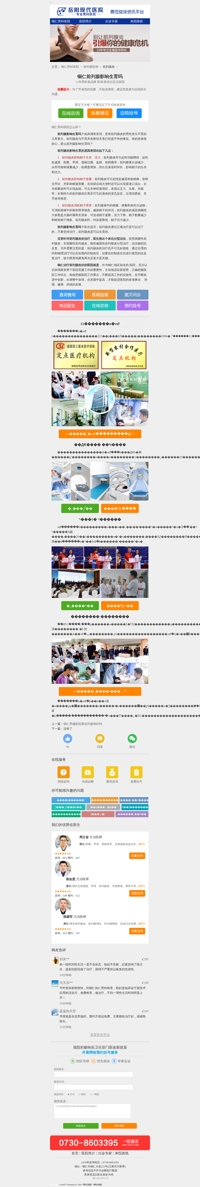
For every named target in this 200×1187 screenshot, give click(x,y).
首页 (75, 1153)
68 (146, 982)
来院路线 (136, 21)
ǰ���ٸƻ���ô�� (68, 807)
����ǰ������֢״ (71, 800)
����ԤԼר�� (120, 606)
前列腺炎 (109, 66)
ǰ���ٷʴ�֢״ (98, 814)
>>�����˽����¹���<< (100, 691)
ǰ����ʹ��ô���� (133, 800)
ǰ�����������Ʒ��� (66, 814)
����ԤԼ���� (120, 508)
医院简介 (85, 21)
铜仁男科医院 (61, 21)
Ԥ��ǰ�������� (135, 807)
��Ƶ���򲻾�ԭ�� (103, 807)
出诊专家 (111, 21)
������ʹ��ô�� (132, 814)
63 (146, 1011)
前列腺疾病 (90, 66)
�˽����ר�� (80, 606)
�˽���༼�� (80, 508)
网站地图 (54, 1184)
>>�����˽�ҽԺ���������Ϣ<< (100, 434)
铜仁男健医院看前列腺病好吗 (82, 723)
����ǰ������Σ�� (104, 800)
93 (146, 959)
